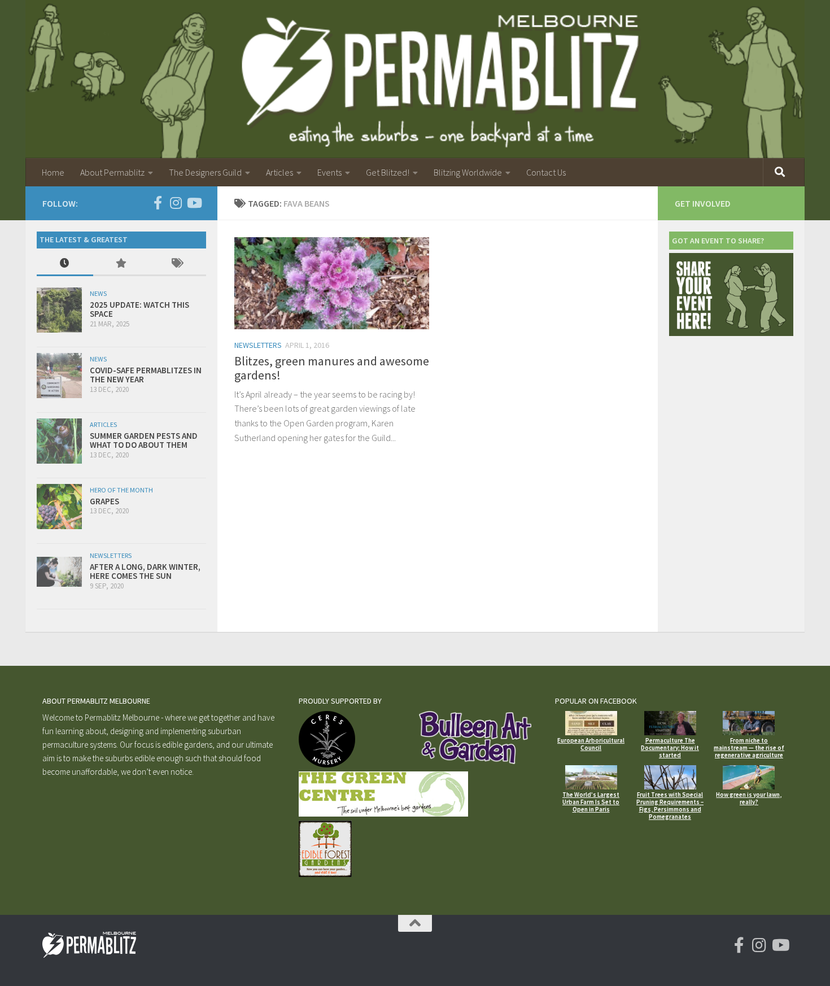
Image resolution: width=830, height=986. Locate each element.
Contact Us (546, 172)
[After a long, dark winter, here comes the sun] (59, 572)
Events (329, 172)
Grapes (104, 501)
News (98, 293)
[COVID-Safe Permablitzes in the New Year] (59, 375)
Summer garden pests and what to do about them (144, 440)
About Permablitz (112, 172)
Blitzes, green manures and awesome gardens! (331, 367)
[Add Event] (731, 333)
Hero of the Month (121, 490)
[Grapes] (59, 506)
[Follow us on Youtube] (193, 203)
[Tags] (178, 264)
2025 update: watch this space (139, 309)
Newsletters (258, 345)
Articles (279, 172)
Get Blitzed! (387, 172)
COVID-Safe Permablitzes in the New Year (146, 375)
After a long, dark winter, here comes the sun (145, 571)
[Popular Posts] (121, 264)
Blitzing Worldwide (468, 172)
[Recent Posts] (65, 264)
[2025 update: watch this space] (59, 310)
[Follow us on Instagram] (175, 203)
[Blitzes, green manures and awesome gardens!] (331, 283)
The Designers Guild (205, 172)
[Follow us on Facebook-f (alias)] (157, 203)
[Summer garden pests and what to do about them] (59, 441)
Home (53, 172)
